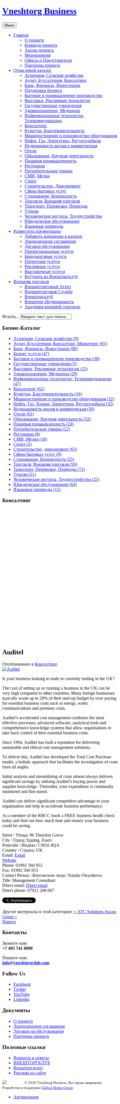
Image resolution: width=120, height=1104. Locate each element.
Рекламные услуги (42, 266)
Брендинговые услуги (46, 256)
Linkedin (21, 999)
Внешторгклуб (39, 296)
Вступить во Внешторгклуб (51, 276)
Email (20, 855)
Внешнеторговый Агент (48, 286)
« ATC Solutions (89, 911)
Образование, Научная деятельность (59, 155)
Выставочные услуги (45, 271)
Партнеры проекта (42, 65)
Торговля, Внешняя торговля (52, 201)
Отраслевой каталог (32, 70)
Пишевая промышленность (50, 160)
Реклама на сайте (29, 1072)
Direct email (36, 885)
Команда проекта (41, 45)
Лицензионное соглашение (50, 241)
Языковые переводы (44, 226)
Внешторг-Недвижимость (49, 301)
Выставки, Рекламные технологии (57, 100)
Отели (31, 150)
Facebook (22, 984)
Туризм (32, 211)
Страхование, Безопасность (51, 196)
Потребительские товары (49, 170)
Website (9, 860)
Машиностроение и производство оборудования (71, 135)
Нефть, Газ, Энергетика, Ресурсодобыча (63, 140)
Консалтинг (36, 125)
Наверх (9, 921)
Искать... (10, 316)
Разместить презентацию (37, 231)
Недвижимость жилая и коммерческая (61, 145)
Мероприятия (38, 55)
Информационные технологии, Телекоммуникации (54, 118)
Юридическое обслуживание (52, 221)
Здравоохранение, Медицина (52, 110)
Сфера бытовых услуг (45, 191)
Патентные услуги (42, 261)
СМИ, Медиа (37, 176)
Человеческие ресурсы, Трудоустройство (63, 216)
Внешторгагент (28, 1067)
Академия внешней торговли (52, 306)
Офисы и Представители (48, 60)
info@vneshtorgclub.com (25, 962)
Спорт (31, 181)
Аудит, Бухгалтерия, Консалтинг (56, 80)
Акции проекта (39, 50)
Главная (20, 35)
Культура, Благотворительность (55, 130)
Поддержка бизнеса (43, 90)
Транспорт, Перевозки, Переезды (56, 206)
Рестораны (35, 165)
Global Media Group (57, 1088)
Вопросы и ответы (31, 1057)
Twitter (19, 989)
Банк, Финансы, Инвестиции (52, 85)
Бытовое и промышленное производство (63, 95)
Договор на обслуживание (38, 1031)
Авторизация (26, 1096)
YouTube (21, 994)
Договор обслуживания (47, 246)
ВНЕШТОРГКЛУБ (31, 1062)
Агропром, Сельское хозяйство (54, 75)
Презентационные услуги (49, 251)
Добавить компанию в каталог (54, 236)
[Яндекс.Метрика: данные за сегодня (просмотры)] (13, 1082)
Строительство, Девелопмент (53, 186)
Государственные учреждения (53, 105)
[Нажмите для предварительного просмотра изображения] (11, 669)
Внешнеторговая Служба (49, 291)
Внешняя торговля (31, 281)
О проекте (34, 40)
